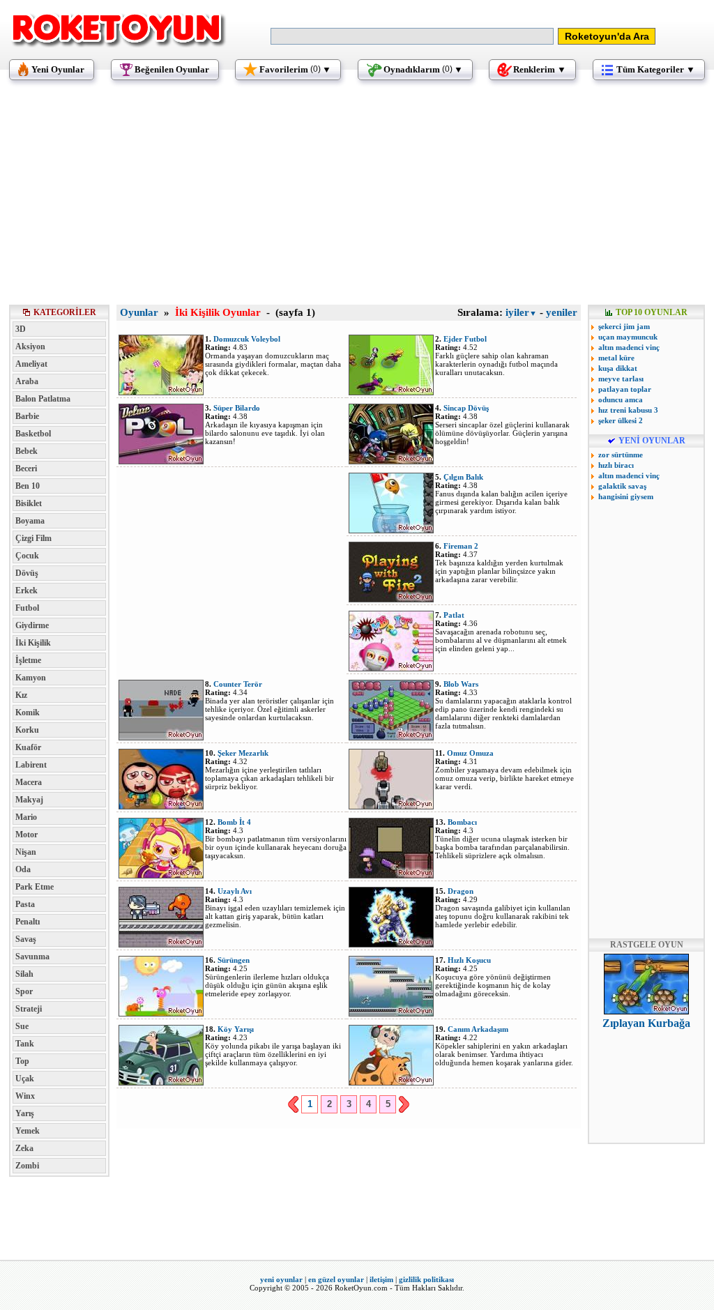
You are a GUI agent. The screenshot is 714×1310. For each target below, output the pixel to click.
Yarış (24, 1113)
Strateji (28, 1009)
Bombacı (462, 822)
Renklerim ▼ (539, 69)
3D (20, 329)
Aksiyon (30, 346)
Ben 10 (27, 486)
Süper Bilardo (236, 408)
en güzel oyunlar (336, 1279)
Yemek (27, 1131)
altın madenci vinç (629, 347)
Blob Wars (460, 684)
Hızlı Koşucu (469, 960)
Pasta (25, 904)
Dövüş (26, 573)
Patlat (453, 615)
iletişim (381, 1279)
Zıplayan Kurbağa (646, 1023)
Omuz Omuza (470, 753)
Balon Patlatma (42, 399)
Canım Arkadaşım (478, 1029)
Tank (24, 1044)
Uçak (24, 1078)
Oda (23, 869)
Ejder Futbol (465, 339)
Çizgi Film (33, 538)
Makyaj (29, 800)
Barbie (27, 416)
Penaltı (27, 922)
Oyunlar (139, 312)
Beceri (26, 468)
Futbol (27, 608)
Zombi (27, 1166)
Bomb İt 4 (234, 822)
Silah (24, 974)
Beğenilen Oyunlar (172, 69)
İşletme (28, 660)
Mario (26, 817)
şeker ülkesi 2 (620, 420)
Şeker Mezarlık (243, 753)
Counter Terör (237, 684)
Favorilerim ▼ (295, 69)
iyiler (521, 312)
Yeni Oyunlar (57, 69)
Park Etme (34, 887)
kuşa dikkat (617, 368)
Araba (26, 381)
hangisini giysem (625, 496)
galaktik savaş (622, 486)
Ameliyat (31, 364)
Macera (28, 782)
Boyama (30, 521)
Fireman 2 (460, 546)
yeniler (561, 312)
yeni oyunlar (281, 1279)
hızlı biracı (616, 465)
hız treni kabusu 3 (628, 410)
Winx (25, 1096)
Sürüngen (234, 960)
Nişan (25, 852)
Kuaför (28, 747)
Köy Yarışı (236, 1029)
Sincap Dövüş (466, 408)
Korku (27, 730)
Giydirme (32, 625)
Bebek (26, 451)
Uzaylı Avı (235, 891)
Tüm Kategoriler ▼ (655, 69)
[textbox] (412, 36)
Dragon (460, 891)
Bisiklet (28, 503)
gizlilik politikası (426, 1279)
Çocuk (27, 556)
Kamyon (30, 678)
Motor (26, 834)
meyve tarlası (621, 378)
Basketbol (33, 434)
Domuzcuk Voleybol (246, 339)
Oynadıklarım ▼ (423, 69)
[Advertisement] (357, 198)
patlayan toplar (624, 389)
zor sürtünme (620, 454)
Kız (21, 695)
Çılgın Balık (463, 477)
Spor (24, 991)
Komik (27, 712)
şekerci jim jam (624, 326)
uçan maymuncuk (628, 337)
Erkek (26, 590)
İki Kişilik (33, 643)
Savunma (32, 956)
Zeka (24, 1148)
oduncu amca (620, 399)
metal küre (616, 357)
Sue (22, 1026)
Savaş (25, 939)
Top (22, 1061)
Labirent (31, 765)
